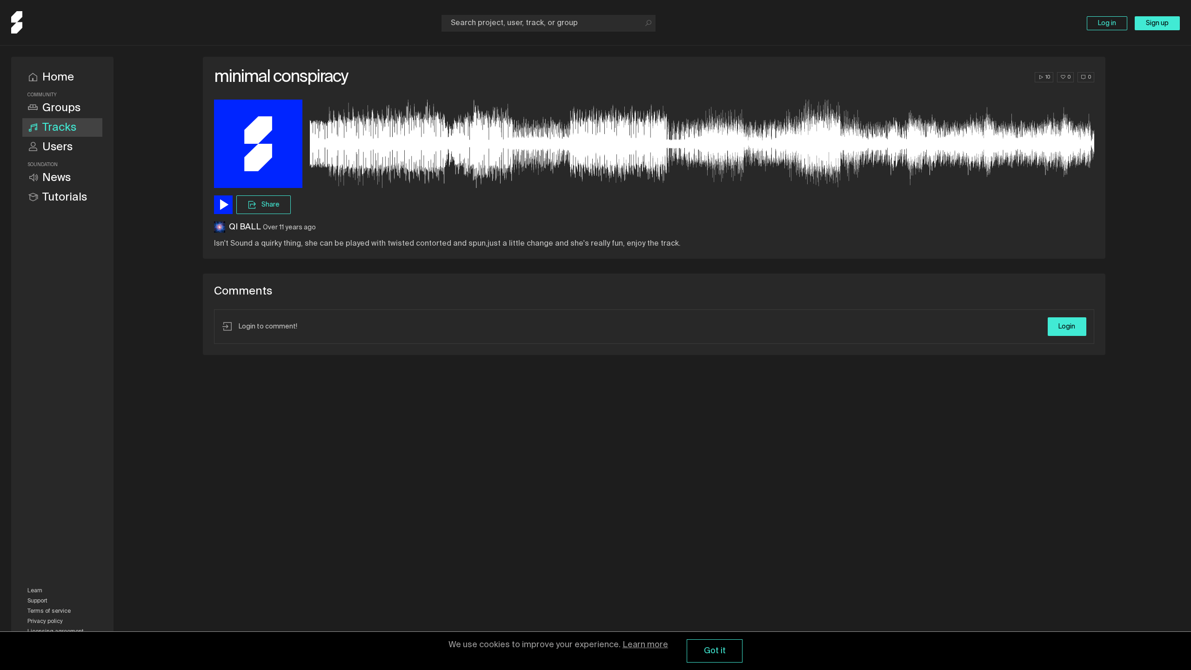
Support (37, 601)
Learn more (645, 645)
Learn (34, 591)
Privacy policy (45, 621)
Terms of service (49, 611)
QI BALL (245, 227)
